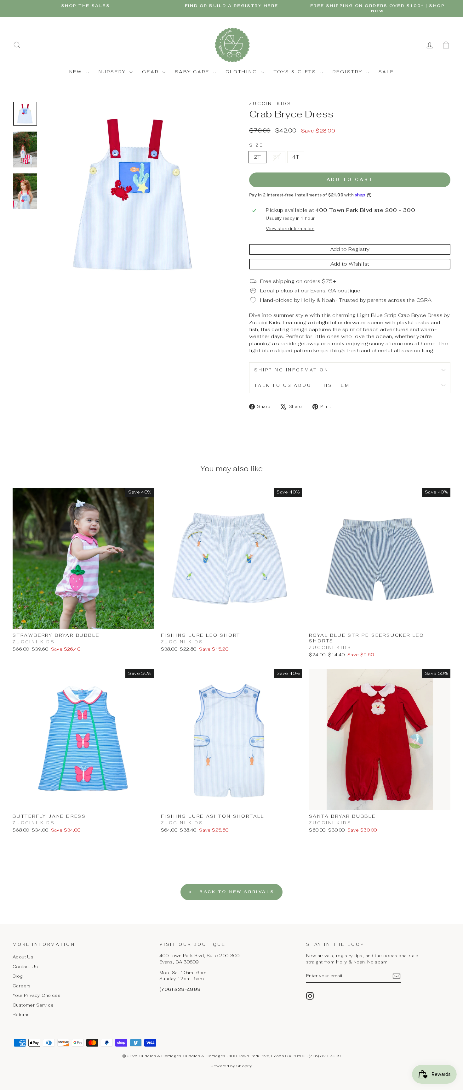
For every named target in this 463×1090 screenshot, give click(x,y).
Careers (22, 986)
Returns (21, 1014)
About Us (23, 957)
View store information (290, 228)
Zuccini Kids (270, 103)
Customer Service (33, 1005)
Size (256, 145)
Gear (151, 72)
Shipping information (291, 370)
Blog (18, 976)
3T (276, 157)
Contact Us (25, 966)
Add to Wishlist (349, 264)
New (76, 72)
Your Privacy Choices (36, 995)
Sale (386, 72)
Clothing (242, 72)
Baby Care (193, 72)
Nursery (113, 72)
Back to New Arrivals (236, 891)
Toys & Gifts (296, 72)
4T (296, 157)
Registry (348, 72)
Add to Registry (350, 249)
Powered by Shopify (231, 1066)
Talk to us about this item (302, 385)
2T (257, 157)
